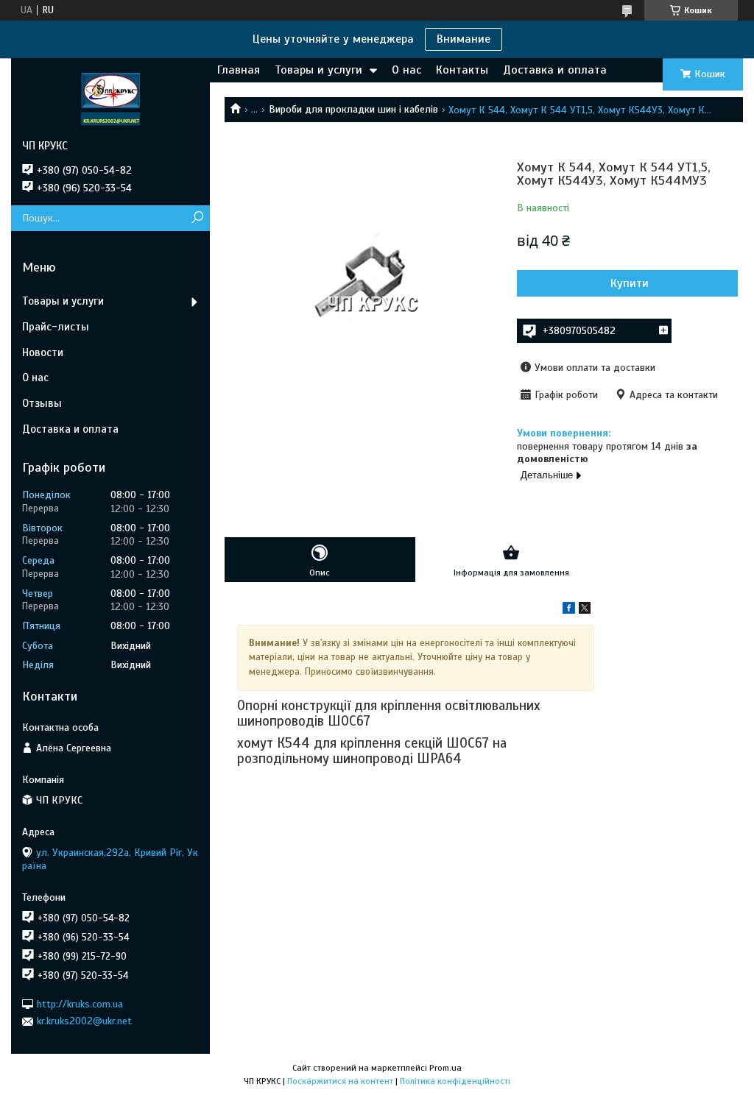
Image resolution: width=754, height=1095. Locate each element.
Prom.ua (445, 1068)
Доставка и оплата (555, 70)
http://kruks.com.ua (80, 1004)
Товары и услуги (318, 70)
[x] (585, 610)
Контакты (462, 70)
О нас (406, 70)
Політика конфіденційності (455, 1081)
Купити (629, 283)
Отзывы (42, 403)
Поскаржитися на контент (340, 1081)
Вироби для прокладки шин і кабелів (353, 109)
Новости (42, 352)
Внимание (463, 39)
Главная (238, 70)
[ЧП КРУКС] (110, 98)
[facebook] (569, 610)
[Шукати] (197, 218)
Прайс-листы (55, 326)
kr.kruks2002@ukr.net (84, 1021)
